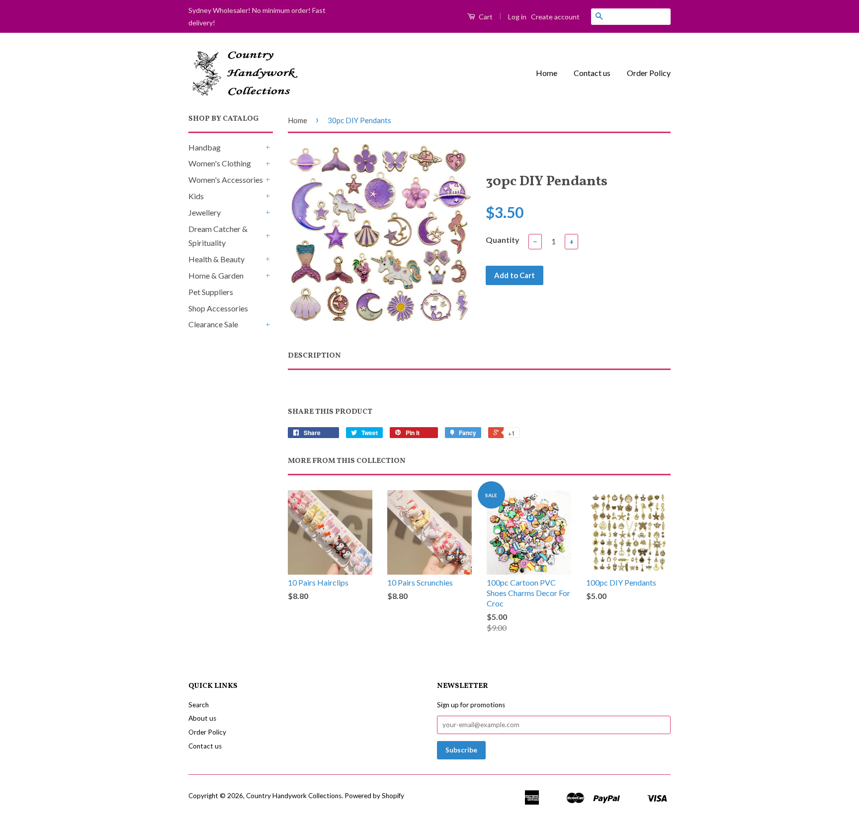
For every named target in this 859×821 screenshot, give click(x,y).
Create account (555, 16)
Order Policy (649, 72)
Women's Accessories (225, 179)
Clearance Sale (213, 324)
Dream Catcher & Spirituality (218, 236)
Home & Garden (216, 275)
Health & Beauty (216, 259)
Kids (196, 196)
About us (202, 718)
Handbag (204, 147)
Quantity (502, 239)
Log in (517, 16)
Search (198, 705)
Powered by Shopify (374, 796)
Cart (485, 16)
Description (314, 356)
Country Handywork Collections (294, 796)
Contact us (592, 72)
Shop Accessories (218, 308)
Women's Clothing (219, 163)
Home (546, 72)
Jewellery (204, 212)
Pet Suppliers (210, 292)
